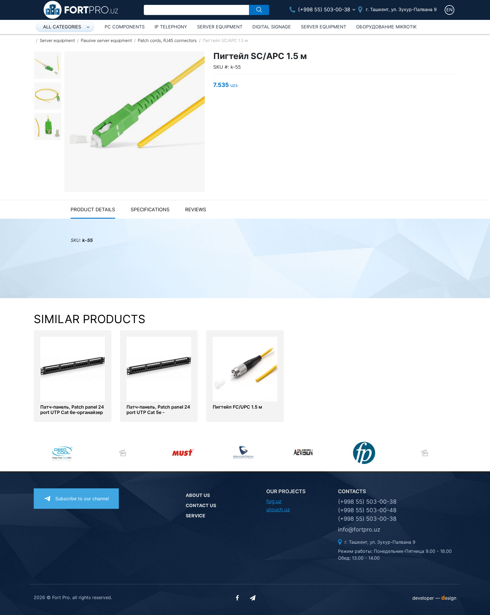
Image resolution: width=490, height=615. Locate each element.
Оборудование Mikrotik (386, 27)
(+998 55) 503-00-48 (367, 510)
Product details (93, 209)
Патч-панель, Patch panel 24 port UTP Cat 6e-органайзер (72, 409)
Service (195, 515)
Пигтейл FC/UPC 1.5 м (237, 407)
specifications (150, 209)
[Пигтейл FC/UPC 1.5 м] (245, 368)
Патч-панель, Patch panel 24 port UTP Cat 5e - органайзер (158, 412)
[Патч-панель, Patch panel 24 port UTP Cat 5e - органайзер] (158, 368)
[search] (259, 10)
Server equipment (219, 27)
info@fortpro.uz (359, 529)
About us (198, 495)
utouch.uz (278, 509)
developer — (434, 598)
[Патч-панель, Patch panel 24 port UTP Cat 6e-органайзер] (72, 368)
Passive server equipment (106, 40)
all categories (62, 27)
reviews (195, 209)
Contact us (201, 505)
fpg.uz (274, 501)
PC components (125, 27)
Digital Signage (271, 27)
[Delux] (124, 453)
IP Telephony (171, 27)
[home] (81, 9)
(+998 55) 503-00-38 (323, 9)
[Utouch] (426, 453)
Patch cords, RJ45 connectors (167, 40)
